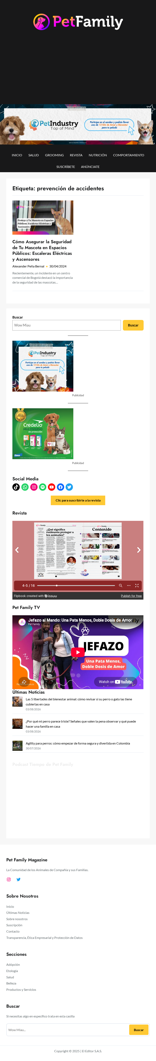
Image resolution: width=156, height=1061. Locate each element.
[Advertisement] (78, 70)
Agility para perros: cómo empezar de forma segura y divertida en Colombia (78, 743)
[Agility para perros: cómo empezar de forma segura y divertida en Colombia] (17, 746)
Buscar (17, 317)
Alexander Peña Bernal (28, 266)
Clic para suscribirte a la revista (78, 500)
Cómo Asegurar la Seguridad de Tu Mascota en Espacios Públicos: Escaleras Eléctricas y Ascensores (42, 250)
